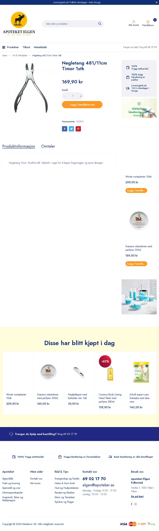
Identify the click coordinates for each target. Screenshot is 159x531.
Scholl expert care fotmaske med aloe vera (140, 398)
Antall (65, 90)
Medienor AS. (30, 524)
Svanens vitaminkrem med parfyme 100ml (138, 248)
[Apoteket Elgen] (19, 23)
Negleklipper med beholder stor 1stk (77, 396)
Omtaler (48, 146)
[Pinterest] (78, 128)
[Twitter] (71, 128)
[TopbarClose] (156, 2)
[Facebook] (64, 128)
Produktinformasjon (18, 146)
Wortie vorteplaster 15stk (138, 176)
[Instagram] (135, 504)
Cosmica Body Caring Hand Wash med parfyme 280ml (110, 398)
